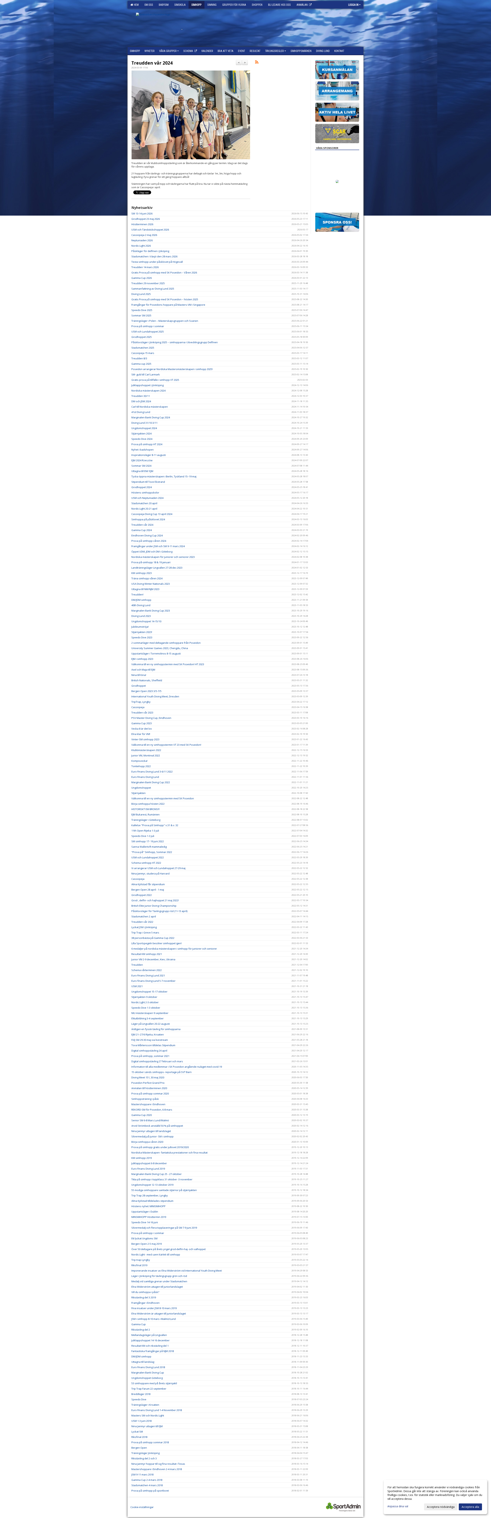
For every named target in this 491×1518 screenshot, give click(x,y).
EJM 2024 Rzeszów (141, 460)
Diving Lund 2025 (141, 294)
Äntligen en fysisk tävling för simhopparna (155, 1029)
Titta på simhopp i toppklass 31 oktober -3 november (161, 1179)
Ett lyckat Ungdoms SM (144, 1238)
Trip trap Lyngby (140, 1260)
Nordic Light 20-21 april (144, 508)
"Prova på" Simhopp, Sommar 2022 (151, 852)
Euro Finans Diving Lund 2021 (148, 975)
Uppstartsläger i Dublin (144, 1211)
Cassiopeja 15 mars (142, 353)
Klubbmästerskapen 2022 (146, 750)
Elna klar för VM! (140, 734)
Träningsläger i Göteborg (145, 820)
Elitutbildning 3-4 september (147, 1018)
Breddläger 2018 (140, 1394)
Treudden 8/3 (139, 358)
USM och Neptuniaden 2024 (147, 498)
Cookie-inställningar (142, 1507)
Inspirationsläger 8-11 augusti (148, 455)
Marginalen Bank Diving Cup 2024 (150, 417)
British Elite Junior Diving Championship (153, 905)
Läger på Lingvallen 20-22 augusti (150, 1023)
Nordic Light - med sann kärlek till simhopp (155, 1254)
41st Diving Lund (140, 412)
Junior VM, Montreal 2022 (145, 755)
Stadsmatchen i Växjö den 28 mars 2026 (154, 256)
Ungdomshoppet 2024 (144, 428)
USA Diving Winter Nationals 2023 (150, 583)
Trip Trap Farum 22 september (148, 1388)
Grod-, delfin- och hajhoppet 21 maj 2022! (155, 900)
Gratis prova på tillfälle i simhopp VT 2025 (155, 380)
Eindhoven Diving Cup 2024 (147, 535)
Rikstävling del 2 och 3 (144, 1458)
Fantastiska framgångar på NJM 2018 (152, 1351)
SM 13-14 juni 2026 (141, 213)
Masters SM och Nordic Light (147, 1415)
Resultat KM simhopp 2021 (146, 954)
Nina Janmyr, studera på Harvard (150, 873)
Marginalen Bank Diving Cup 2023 (150, 610)
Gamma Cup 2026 (141, 278)
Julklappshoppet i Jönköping (147, 385)
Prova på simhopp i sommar (147, 326)
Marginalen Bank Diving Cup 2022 (150, 782)
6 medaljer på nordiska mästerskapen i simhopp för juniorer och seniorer (174, 948)
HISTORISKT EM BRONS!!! (145, 809)
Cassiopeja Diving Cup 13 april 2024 (151, 514)
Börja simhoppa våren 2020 (147, 1142)
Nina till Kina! (138, 675)
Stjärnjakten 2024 (141, 433)
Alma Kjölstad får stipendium (148, 884)
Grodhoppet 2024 (141, 487)
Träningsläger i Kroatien (145, 1404)
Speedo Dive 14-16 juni (144, 1222)
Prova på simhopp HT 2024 (146, 444)
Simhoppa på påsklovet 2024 (148, 519)
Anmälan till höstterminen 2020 (149, 1088)
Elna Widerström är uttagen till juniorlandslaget (158, 1313)
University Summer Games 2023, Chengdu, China (159, 648)
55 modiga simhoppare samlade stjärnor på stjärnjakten (164, 1190)
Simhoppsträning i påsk (145, 1099)
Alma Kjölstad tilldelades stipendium (152, 1201)
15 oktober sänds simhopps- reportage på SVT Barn (161, 1072)
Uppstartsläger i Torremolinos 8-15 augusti (156, 653)
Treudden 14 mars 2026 (145, 267)
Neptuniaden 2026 (142, 240)
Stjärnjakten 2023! (141, 632)
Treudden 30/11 (140, 396)
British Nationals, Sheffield (146, 680)
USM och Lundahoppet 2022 (147, 857)
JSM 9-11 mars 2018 (142, 1474)
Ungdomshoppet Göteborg (147, 1378)
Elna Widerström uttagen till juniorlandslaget (157, 1286)
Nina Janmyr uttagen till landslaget (151, 1131)
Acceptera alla (470, 1507)
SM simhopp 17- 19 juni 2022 (147, 841)
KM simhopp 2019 (141, 1158)
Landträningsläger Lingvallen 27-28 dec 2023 (156, 567)
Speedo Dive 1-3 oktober (145, 1007)
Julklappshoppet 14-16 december (150, 1340)
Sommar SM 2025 (141, 315)
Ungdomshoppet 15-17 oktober (149, 991)
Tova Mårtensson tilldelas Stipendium (153, 1045)
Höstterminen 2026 (142, 224)
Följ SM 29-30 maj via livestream (149, 1040)
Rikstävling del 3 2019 (143, 1297)
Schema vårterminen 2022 (146, 970)
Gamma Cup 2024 (141, 530)
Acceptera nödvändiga (441, 1507)
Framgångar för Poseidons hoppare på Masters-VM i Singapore (168, 304)
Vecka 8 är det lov (141, 728)
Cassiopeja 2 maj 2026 (144, 235)
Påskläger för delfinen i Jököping (150, 251)
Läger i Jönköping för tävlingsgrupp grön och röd (159, 1276)
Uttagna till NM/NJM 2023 (145, 589)
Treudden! (137, 594)
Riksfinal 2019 (139, 1265)
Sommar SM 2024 (141, 465)
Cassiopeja (137, 707)
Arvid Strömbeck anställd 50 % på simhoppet (157, 1125)
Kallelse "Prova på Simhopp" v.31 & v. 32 (154, 825)
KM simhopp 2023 (141, 573)
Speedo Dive (138, 1399)
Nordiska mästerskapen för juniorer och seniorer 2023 (163, 557)
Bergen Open (139, 1447)
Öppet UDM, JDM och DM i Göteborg (151, 551)
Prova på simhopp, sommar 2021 (150, 1056)
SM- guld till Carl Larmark (145, 374)
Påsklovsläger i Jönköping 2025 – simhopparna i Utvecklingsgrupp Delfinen (174, 342)
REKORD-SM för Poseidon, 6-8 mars (151, 1109)
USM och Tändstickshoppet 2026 (150, 229)
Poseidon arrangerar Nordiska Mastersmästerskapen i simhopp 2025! (172, 369)
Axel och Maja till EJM (143, 669)
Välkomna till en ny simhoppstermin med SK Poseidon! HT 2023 (167, 664)
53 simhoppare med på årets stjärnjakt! (154, 1383)
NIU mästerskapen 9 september (149, 1013)
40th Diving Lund (140, 605)
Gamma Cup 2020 (141, 1115)
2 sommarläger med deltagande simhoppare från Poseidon (166, 642)
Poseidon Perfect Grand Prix (148, 1083)
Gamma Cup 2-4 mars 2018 (146, 1480)
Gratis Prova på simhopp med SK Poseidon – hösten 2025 (164, 299)
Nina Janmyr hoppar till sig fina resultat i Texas (158, 1463)
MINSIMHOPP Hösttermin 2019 (148, 1217)
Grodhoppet (138, 685)
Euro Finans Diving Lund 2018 (148, 1367)
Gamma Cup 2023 (141, 723)
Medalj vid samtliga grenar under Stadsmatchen (159, 1281)
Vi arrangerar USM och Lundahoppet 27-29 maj (158, 868)
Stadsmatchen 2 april (143, 916)
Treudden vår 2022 (142, 922)
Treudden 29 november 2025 (148, 283)
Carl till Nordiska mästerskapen (149, 406)
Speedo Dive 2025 (141, 310)
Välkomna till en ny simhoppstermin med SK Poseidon (162, 798)
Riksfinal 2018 (139, 1437)
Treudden (137, 964)
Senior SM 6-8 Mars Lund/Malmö (150, 1120)
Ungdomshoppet (141, 787)
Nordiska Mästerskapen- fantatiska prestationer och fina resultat (169, 1152)
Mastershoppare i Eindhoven (148, 1104)
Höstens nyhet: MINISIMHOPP (148, 1206)
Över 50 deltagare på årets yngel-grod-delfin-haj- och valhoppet (168, 1249)
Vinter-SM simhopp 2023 (145, 739)
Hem (136, 4)
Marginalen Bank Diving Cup (147, 1372)
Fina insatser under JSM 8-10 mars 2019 (154, 1308)
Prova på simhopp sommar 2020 (150, 1093)
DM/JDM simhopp (141, 600)
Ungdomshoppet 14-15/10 (146, 621)
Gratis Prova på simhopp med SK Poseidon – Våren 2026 (164, 272)
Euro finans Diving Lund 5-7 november (153, 981)
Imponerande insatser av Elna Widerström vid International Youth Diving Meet (176, 1270)
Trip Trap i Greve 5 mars (145, 932)
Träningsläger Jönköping (145, 1453)
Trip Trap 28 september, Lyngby (149, 1195)
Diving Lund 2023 (141, 616)
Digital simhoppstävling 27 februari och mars (157, 1061)
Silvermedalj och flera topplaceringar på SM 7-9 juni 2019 (164, 1227)
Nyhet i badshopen (142, 449)
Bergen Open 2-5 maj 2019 (146, 1243)
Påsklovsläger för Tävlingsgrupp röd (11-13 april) (159, 911)
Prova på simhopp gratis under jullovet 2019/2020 (160, 1147)
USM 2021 (137, 986)
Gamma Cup (138, 1324)
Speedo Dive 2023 (141, 637)
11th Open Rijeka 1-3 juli (145, 830)
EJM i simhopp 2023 (142, 659)
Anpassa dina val (397, 1506)
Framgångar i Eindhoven (145, 1303)
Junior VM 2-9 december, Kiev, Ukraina (153, 959)
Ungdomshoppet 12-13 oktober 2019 (152, 1184)
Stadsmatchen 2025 (142, 347)
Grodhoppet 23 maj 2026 (145, 219)
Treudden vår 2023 (142, 712)
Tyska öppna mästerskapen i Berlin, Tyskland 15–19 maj (163, 476)
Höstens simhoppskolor (145, 492)
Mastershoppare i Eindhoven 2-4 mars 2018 (156, 1469)
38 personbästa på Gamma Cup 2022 (152, 938)
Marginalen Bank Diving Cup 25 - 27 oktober (156, 1174)
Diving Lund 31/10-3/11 (144, 422)
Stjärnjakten (138, 793)
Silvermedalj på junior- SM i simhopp (152, 1136)
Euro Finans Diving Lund (145, 777)
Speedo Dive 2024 (141, 439)
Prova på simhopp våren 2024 (148, 541)
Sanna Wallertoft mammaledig (149, 846)
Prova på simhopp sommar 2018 (150, 1442)
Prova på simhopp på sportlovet (150, 1490)
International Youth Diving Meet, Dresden (155, 696)
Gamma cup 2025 (141, 363)
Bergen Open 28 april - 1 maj (147, 889)
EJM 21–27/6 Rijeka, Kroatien (147, 1034)
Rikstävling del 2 (140, 1329)
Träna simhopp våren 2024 (146, 578)
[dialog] (435, 1497)
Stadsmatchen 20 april (144, 503)
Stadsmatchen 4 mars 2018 (147, 1485)
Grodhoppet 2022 (141, 895)
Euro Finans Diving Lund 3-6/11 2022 (152, 771)
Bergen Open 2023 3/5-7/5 (146, 691)
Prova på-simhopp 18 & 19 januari (151, 562)
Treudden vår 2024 (152, 63)
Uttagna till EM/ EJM (142, 471)
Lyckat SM (137, 1431)
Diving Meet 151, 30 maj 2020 (147, 1077)
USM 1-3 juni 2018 (141, 1421)
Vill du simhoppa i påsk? (145, 1292)
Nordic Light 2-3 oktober (145, 1002)
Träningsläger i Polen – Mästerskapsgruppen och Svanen (164, 321)
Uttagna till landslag (142, 1362)
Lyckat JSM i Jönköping (144, 927)
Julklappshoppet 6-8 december (149, 1163)
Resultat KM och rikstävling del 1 (150, 1345)
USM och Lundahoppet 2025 (147, 331)
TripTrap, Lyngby (141, 702)
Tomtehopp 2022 (141, 766)
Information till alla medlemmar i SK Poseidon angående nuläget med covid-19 (176, 1066)
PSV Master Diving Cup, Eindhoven (151, 718)
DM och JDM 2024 (141, 401)
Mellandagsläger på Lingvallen (149, 1335)
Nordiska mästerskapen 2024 (148, 390)
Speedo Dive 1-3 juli (142, 836)
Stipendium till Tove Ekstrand (148, 482)
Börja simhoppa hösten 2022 (148, 803)
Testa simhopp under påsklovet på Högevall (157, 262)
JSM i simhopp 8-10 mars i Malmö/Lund (153, 1319)
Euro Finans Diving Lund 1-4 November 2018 (156, 1410)
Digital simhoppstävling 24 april (149, 1050)
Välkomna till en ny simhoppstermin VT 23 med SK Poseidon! (166, 744)
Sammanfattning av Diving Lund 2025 (152, 288)
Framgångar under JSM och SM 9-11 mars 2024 (158, 546)
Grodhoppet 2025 (141, 337)
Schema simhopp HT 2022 (146, 862)
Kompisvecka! (139, 761)
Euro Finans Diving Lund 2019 (148, 1168)
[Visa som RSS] (256, 62)
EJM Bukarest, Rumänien (145, 814)
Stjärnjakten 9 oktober (144, 997)
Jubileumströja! (140, 626)
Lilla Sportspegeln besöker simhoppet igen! (156, 943)
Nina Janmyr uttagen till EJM (147, 1426)
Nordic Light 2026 (141, 245)
